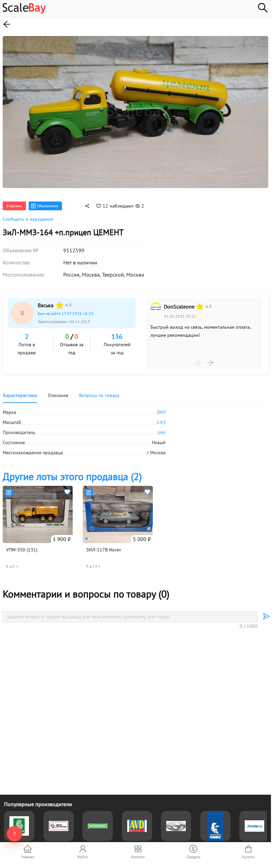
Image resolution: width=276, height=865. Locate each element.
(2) (72, 473)
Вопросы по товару (99, 393)
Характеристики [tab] (20, 393)
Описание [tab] (58, 393)
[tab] (99, 392)
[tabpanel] (135, 430)
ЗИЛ (161, 409)
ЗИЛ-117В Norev (103, 547)
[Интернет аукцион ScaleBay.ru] (24, 12)
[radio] (60, 302)
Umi (162, 430)
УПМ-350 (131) (21, 547)
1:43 (161, 420)
